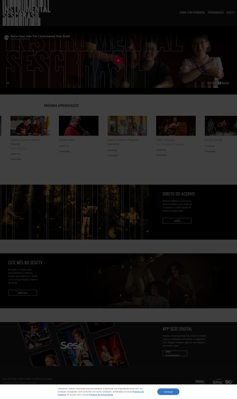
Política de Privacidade (101, 394)
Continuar (168, 391)
